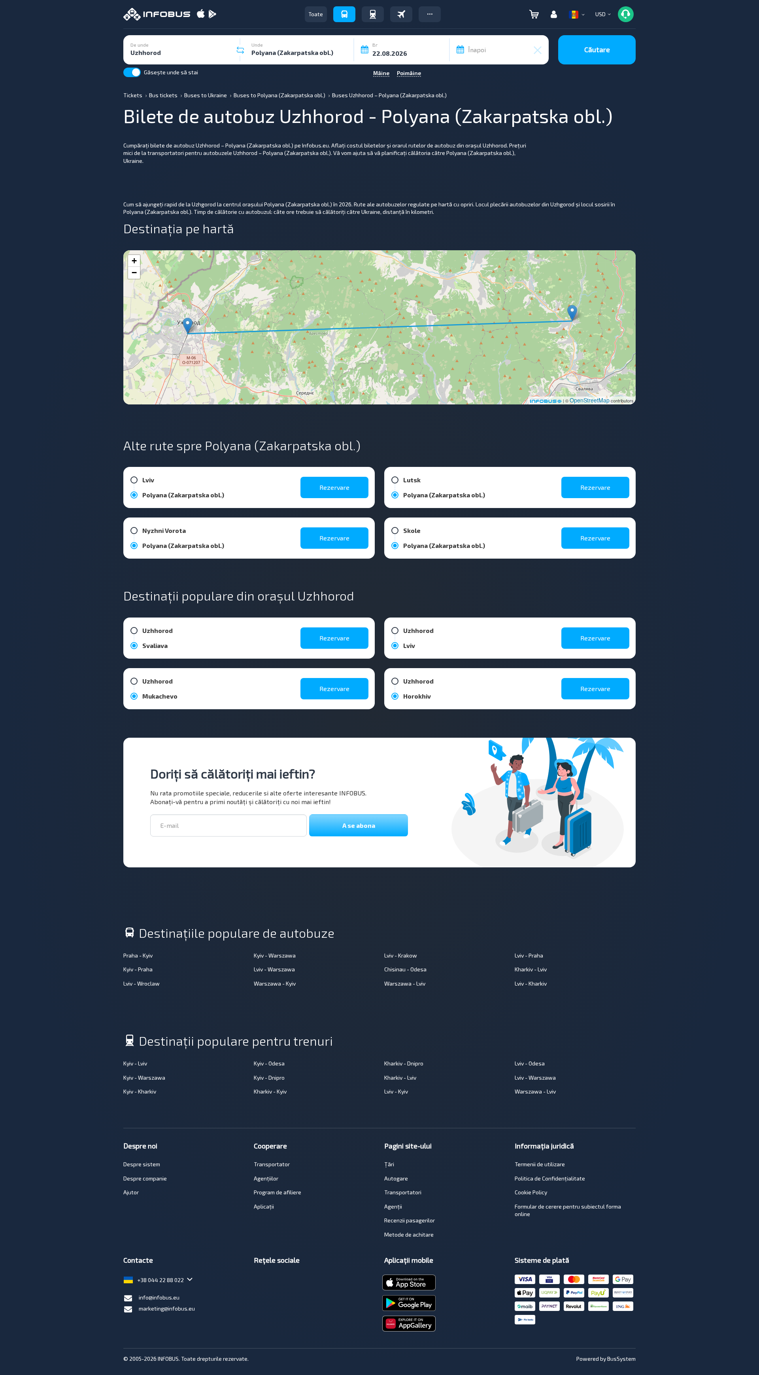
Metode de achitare (409, 1234)
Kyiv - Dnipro (269, 1077)
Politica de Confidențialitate (550, 1178)
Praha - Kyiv (138, 955)
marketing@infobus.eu (167, 1308)
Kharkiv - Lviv (531, 969)
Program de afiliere (277, 1192)
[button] (430, 14)
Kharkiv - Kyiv (270, 1091)
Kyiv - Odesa (269, 1063)
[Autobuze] (344, 14)
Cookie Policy (531, 1192)
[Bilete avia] (401, 14)
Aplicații (264, 1206)
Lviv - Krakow (400, 955)
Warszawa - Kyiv (275, 983)
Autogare (396, 1178)
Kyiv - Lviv (135, 1063)
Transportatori (402, 1192)
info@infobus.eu (159, 1297)
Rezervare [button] (334, 487)
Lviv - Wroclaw (141, 983)
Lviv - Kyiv (396, 1091)
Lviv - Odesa (530, 1063)
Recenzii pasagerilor (409, 1220)
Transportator (272, 1164)
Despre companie (145, 1178)
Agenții (393, 1206)
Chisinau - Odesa (405, 969)
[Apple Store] (201, 14)
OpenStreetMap (590, 400)
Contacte (138, 1260)
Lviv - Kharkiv (531, 983)
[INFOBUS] (156, 14)
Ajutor (131, 1192)
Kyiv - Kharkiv (139, 1091)
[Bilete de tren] (373, 14)
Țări (389, 1164)
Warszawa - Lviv (404, 983)
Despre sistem (141, 1164)
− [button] (134, 273)
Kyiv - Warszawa (275, 955)
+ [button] (134, 261)
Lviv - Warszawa (274, 969)
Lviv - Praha (529, 955)
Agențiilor (266, 1178)
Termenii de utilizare (540, 1164)
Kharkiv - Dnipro (403, 1063)
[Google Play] (212, 14)
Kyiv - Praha (138, 969)
